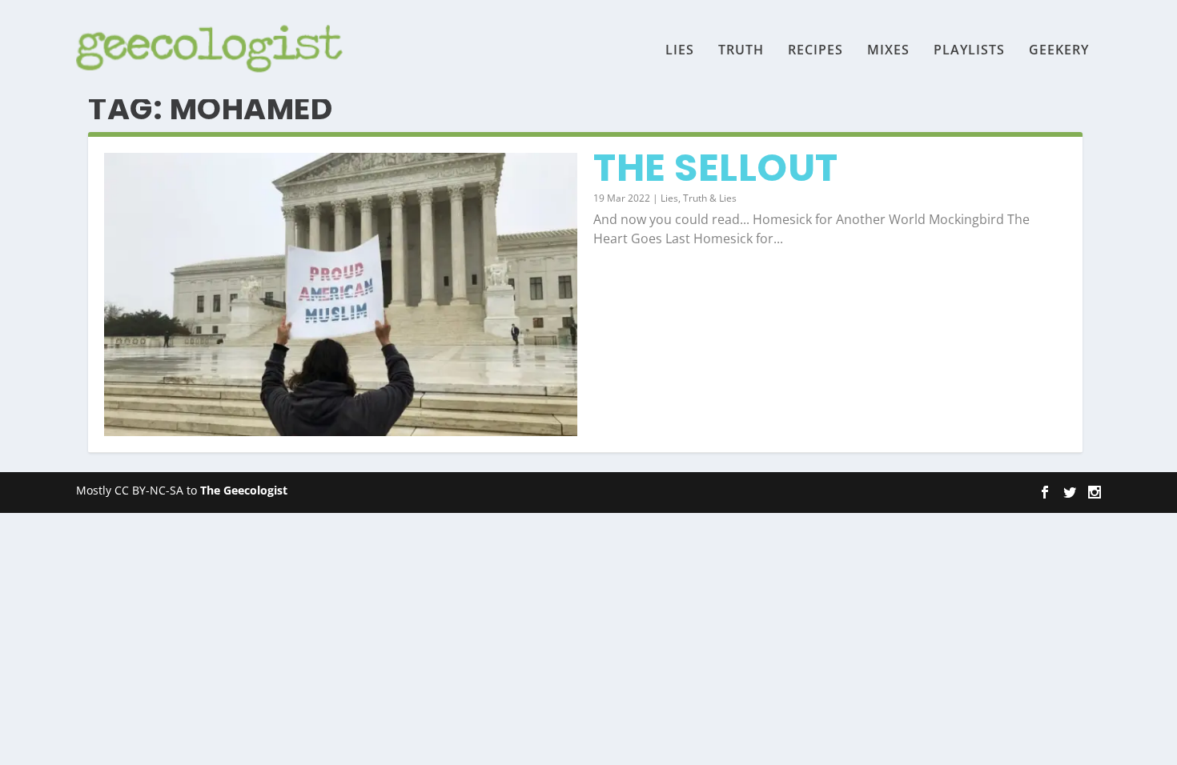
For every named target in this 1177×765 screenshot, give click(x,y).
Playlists (969, 50)
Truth (741, 50)
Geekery (1059, 50)
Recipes (815, 50)
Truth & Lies (710, 198)
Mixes (888, 50)
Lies (679, 50)
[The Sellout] (340, 294)
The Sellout (715, 167)
